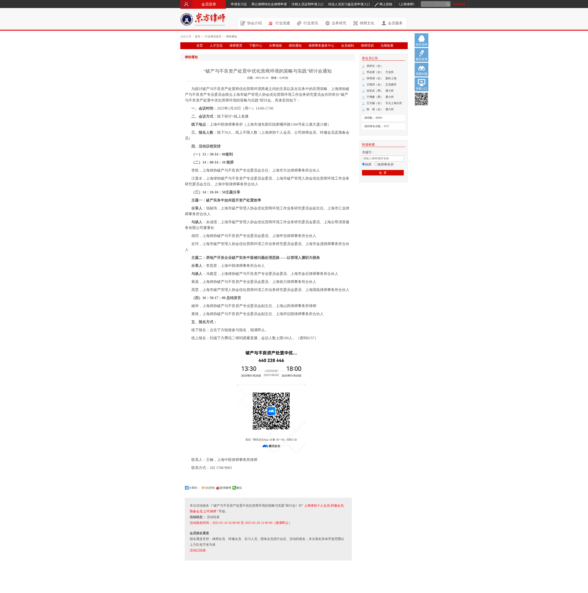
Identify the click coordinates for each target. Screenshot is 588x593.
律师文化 (367, 23)
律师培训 (367, 45)
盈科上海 (390, 78)
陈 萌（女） (375, 109)
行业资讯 (310, 23)
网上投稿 (385, 4)
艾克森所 (390, 84)
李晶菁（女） (375, 72)
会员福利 (347, 45)
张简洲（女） (375, 78)
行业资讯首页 (213, 36)
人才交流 (216, 45)
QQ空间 (210, 487)
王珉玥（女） (375, 84)
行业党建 (282, 23)
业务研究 (339, 23)
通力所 (389, 90)
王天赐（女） (375, 103)
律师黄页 (235, 45)
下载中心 (255, 45)
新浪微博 (225, 487)
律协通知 (231, 36)
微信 (239, 487)
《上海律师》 (406, 4)
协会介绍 (254, 23)
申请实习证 (239, 4)
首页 (197, 36)
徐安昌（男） (375, 90)
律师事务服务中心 (321, 45)
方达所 (389, 72)
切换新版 (459, 4)
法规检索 (387, 45)
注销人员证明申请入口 (307, 4)
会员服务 (395, 23)
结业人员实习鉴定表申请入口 (349, 4)
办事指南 (275, 45)
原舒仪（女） (375, 66)
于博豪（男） (375, 97)
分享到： (194, 487)
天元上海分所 (393, 103)
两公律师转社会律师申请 (269, 4)
